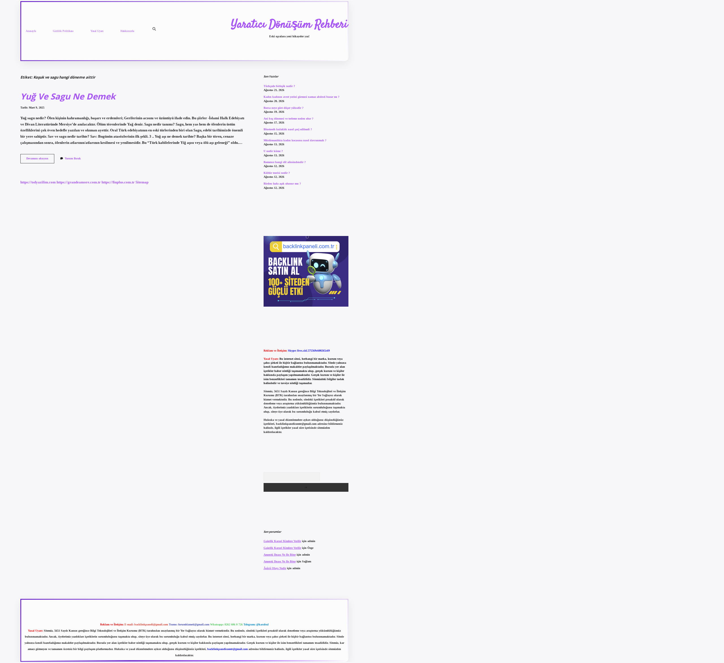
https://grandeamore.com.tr (79, 182)
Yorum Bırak (73, 158)
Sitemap (141, 182)
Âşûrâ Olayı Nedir (275, 568)
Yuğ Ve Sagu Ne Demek (67, 96)
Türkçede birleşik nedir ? (279, 86)
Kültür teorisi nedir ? (277, 172)
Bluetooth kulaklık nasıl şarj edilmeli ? (288, 129)
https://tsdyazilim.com (38, 182)
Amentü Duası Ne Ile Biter (280, 554)
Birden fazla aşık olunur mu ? (282, 183)
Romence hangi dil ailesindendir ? (285, 162)
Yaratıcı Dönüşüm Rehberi (289, 25)
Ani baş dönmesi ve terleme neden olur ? (288, 118)
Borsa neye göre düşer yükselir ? (283, 107)
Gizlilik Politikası (63, 30)
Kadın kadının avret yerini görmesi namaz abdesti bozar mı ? (301, 96)
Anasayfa (31, 30)
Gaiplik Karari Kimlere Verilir (282, 541)
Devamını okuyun (40, 160)
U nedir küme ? (273, 151)
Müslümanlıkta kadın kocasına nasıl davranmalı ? (295, 140)
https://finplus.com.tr (118, 182)
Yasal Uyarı (97, 30)
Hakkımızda (127, 30)
